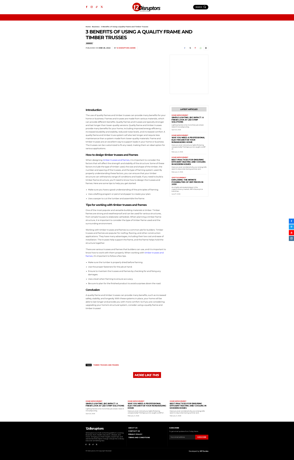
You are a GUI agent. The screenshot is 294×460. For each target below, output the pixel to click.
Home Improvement (180, 115)
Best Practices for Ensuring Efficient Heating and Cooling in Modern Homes (189, 162)
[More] (206, 48)
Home (88, 27)
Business (96, 27)
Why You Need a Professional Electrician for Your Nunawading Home (188, 139)
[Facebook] (87, 7)
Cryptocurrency (179, 177)
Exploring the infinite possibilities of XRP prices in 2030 (187, 182)
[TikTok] (97, 7)
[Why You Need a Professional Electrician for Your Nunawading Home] (147, 389)
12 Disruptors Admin (126, 48)
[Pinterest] (195, 48)
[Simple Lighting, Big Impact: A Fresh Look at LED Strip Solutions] (105, 389)
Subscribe (201, 437)
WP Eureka (204, 451)
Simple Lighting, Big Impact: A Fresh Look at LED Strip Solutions (188, 119)
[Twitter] (102, 7)
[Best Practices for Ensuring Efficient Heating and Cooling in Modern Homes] (189, 389)
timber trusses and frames (106, 365)
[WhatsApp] (200, 48)
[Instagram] (92, 7)
